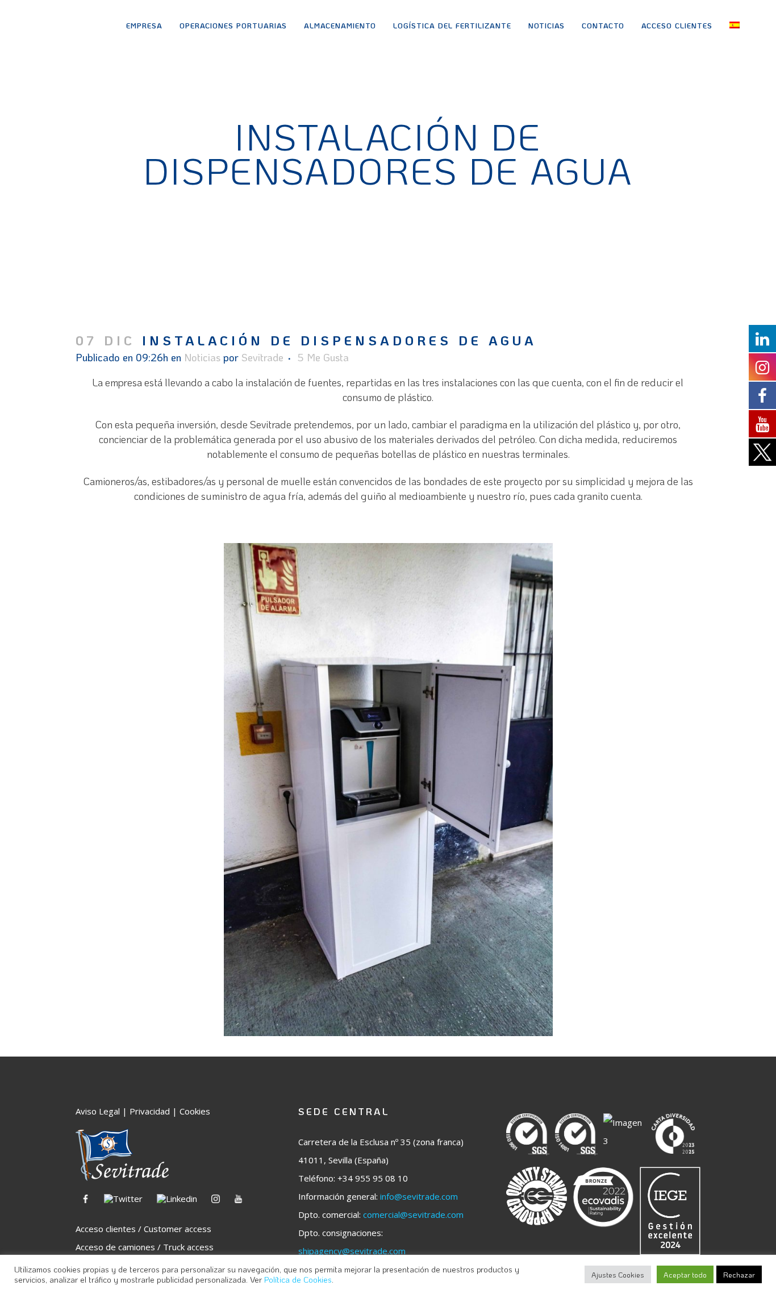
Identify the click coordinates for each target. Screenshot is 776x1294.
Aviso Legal (98, 1111)
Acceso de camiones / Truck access (145, 1247)
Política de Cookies (298, 1279)
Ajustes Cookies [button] (617, 1274)
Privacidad (150, 1111)
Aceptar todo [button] (685, 1274)
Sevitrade (262, 357)
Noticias (202, 357)
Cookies (195, 1111)
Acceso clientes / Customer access (143, 1228)
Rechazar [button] (739, 1274)
